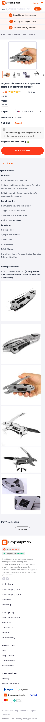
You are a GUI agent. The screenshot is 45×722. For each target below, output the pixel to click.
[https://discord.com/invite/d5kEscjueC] (7, 578)
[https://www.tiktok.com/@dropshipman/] (3, 578)
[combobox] (25, 111)
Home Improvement (14, 35)
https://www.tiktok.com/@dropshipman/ (4, 578)
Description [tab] (7, 163)
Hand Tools (32, 35)
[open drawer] (42, 3)
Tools (24, 35)
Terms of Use (8, 718)
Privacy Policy (22, 718)
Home (3, 35)
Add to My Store (22, 150)
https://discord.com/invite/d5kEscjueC (8, 578)
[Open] (40, 111)
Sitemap (33, 718)
